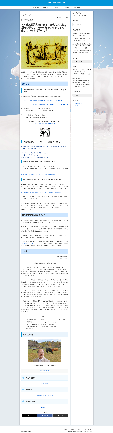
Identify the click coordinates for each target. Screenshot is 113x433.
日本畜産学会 (78, 103)
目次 (43, 317)
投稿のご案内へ (45, 407)
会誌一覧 (80, 429)
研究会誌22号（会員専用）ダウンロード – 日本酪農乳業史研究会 (38, 174)
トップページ (67, 429)
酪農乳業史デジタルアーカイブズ (31, 243)
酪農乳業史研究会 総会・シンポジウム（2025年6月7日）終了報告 (42, 326)
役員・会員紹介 (29, 328)
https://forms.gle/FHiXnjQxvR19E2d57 (45, 123)
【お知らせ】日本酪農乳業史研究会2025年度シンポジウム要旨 (82, 47)
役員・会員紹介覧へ (45, 371)
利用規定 (84, 429)
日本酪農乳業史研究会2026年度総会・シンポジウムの (47, 104)
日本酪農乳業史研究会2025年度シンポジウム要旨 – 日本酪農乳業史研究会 (41, 192)
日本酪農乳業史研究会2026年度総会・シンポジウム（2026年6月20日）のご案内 (46, 319)
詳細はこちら (64, 104)
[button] (60, 415)
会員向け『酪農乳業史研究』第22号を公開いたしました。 (40, 324)
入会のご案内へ (45, 383)
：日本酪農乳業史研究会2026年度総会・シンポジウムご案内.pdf (41, 100)
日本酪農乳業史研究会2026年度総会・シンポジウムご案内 (81, 34)
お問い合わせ (89, 429)
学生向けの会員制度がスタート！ (81, 43)
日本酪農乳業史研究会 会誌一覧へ (44, 395)
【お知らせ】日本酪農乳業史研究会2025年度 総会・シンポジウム (82, 51)
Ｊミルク (77, 105)
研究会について (74, 429)
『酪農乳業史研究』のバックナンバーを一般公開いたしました (41, 322)
